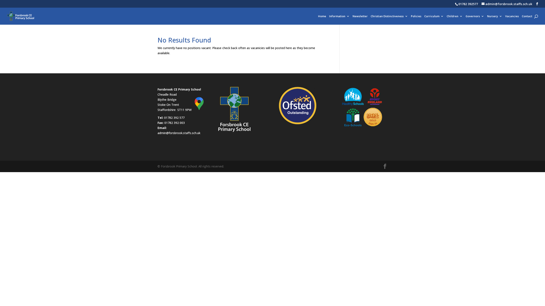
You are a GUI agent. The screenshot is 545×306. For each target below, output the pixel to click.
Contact (527, 16)
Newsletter (360, 16)
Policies (416, 16)
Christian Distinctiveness (387, 16)
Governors (473, 16)
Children (452, 16)
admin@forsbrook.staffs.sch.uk (179, 133)
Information (337, 16)
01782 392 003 (174, 123)
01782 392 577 (174, 118)
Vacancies (512, 16)
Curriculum (431, 16)
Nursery (492, 16)
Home (322, 16)
